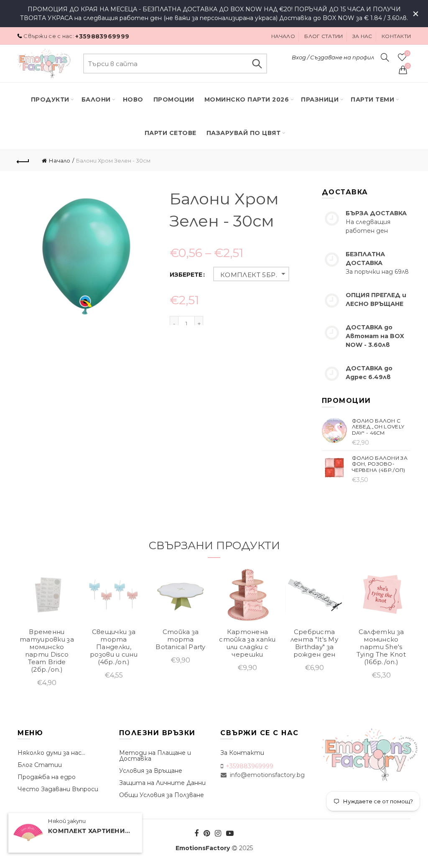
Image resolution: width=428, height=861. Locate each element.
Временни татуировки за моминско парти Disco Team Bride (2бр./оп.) (47, 650)
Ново (133, 99)
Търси (256, 63)
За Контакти (242, 753)
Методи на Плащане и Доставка (155, 755)
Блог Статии (40, 765)
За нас (362, 36)
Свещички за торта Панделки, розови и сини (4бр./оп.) (114, 647)
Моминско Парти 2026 (246, 99)
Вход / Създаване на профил (333, 57)
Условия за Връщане (150, 770)
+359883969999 (102, 36)
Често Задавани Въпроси (58, 789)
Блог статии (323, 36)
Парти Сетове (170, 133)
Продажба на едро (47, 777)
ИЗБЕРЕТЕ (186, 274)
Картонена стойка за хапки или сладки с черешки (247, 643)
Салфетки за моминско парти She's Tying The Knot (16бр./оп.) (381, 647)
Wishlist (407, 53)
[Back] (23, 160)
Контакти (396, 36)
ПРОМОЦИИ (173, 99)
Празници (320, 99)
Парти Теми (372, 99)
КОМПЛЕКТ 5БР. (248, 275)
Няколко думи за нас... (51, 753)
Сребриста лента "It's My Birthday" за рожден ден (314, 643)
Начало (283, 36)
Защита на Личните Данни (162, 783)
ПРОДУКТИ (50, 99)
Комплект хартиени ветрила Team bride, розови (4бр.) (90, 831)
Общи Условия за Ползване (161, 795)
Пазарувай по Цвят (243, 133)
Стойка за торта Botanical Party (180, 639)
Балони (96, 99)
